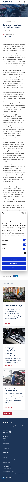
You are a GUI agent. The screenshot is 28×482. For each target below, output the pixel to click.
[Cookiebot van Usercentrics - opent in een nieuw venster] (20, 213)
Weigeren (14, 267)
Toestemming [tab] (5, 216)
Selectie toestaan (14, 263)
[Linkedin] (7, 432)
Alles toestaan (14, 259)
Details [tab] (14, 216)
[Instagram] (10, 432)
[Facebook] (4, 432)
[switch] (24, 244)
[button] (14, 276)
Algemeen (10, 30)
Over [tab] (23, 216)
